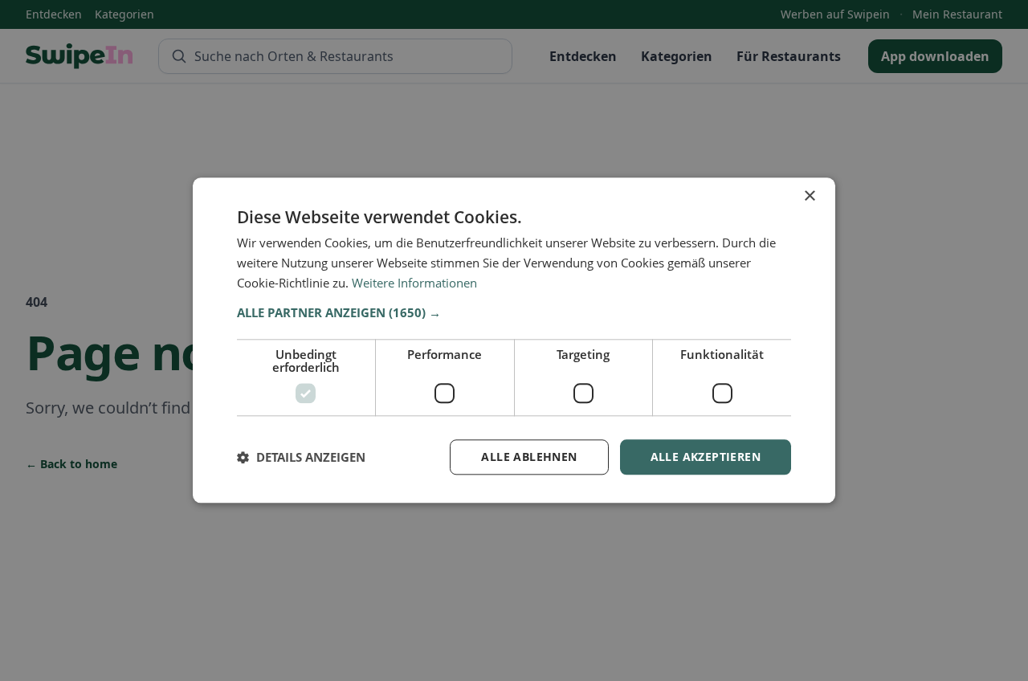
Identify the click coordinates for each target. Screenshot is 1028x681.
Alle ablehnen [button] (529, 456)
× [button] (809, 196)
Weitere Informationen (414, 283)
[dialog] (514, 340)
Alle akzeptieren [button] (706, 456)
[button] (514, 312)
